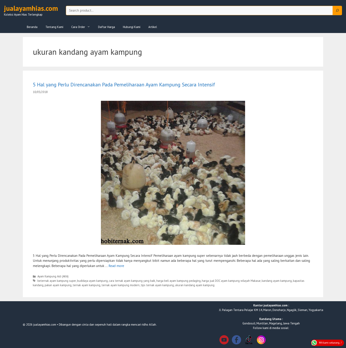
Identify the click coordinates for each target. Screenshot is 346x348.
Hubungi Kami (131, 27)
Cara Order (78, 27)
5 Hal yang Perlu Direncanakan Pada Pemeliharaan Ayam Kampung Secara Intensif (124, 84)
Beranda (32, 27)
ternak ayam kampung (86, 285)
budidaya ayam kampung (92, 281)
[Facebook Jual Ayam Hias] (236, 340)
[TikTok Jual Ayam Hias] (249, 340)
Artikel (152, 27)
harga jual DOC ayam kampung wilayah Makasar (231, 281)
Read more (116, 266)
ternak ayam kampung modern (121, 285)
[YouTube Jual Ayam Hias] (224, 340)
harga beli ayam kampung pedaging (178, 281)
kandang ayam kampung (277, 281)
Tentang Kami (54, 27)
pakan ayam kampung (58, 285)
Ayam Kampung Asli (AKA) (52, 276)
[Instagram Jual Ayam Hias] (261, 340)
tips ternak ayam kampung (157, 285)
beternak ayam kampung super (56, 281)
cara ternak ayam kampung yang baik (132, 281)
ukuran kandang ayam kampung (194, 285)
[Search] (337, 10)
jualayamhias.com (31, 8)
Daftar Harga (106, 27)
